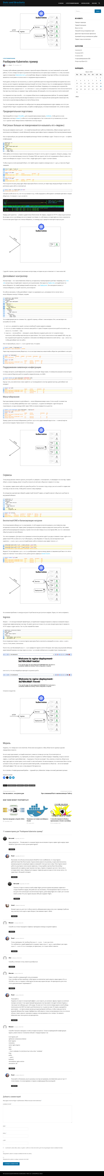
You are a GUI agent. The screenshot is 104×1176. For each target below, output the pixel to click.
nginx (26, 785)
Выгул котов (79, 28)
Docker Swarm (46, 553)
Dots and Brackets (14, 2)
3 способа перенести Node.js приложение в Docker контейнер (61, 820)
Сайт (4, 1140)
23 (101, 86)
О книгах (77, 56)
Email (5, 1133)
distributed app (12, 785)
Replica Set (51, 283)
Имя (4, 1126)
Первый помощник (80, 25)
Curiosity (77, 50)
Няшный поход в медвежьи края (84, 31)
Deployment (43, 285)
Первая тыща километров (83, 39)
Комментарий (7, 1104)
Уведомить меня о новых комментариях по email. (17, 1153)
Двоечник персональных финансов (85, 33)
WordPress (36, 1173)
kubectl (18, 118)
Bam (41, 1173)
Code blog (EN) (85, 3)
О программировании (72, 3)
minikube (48, 116)
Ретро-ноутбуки (80, 61)
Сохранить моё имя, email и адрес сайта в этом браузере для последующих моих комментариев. (34, 1148)
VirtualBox (21, 116)
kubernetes (20, 785)
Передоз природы (80, 22)
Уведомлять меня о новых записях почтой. (16, 1159)
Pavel (10, 65)
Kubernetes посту (21, 75)
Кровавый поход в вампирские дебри (86, 36)
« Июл (77, 96)
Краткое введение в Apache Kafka (13, 819)
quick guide (32, 785)
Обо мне (94, 3)
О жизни (60, 3)
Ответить (11, 849)
